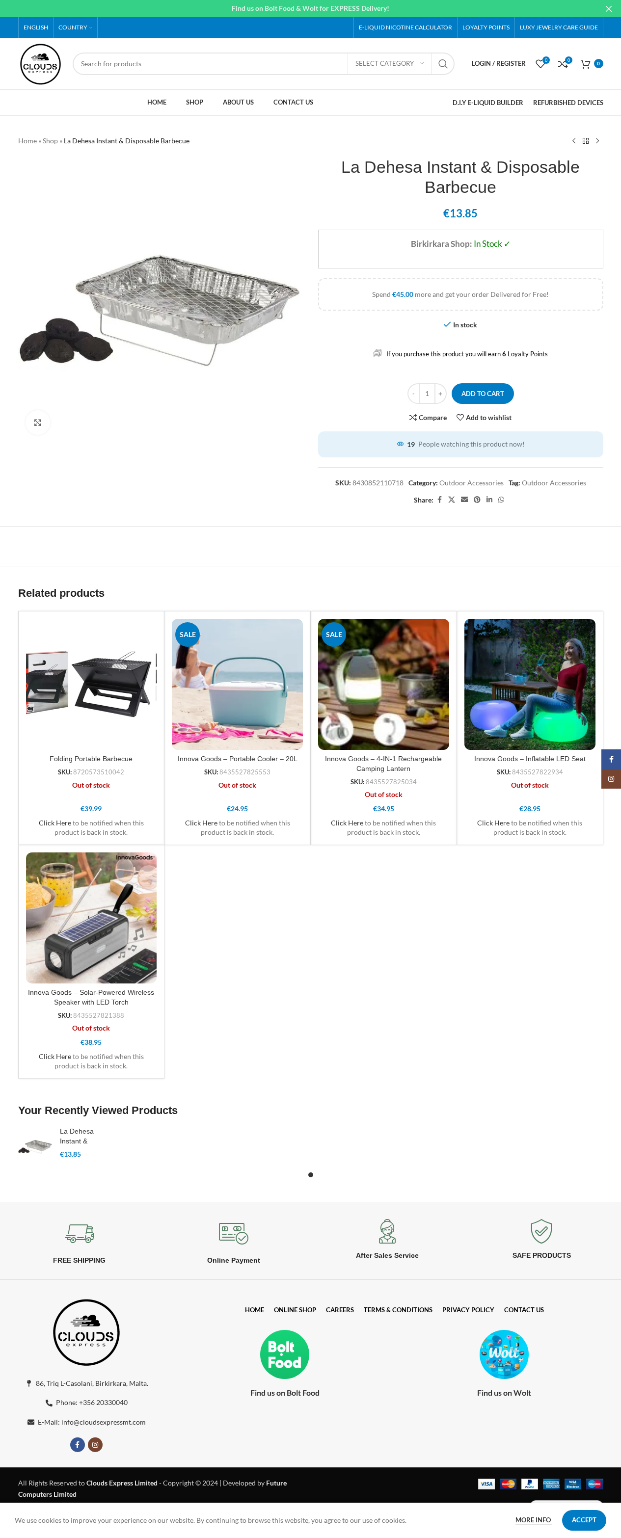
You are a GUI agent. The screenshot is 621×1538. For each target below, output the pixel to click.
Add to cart (482, 394)
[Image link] (86, 1330)
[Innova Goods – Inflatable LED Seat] (529, 684)
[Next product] (597, 141)
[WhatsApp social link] (501, 499)
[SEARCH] (443, 64)
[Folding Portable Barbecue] (91, 684)
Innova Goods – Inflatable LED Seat (530, 759)
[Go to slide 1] (310, 1174)
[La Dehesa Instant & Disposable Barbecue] (35, 1145)
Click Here (55, 823)
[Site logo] (40, 62)
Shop (50, 140)
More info (533, 1520)
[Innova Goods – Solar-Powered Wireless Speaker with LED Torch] (91, 917)
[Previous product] (574, 141)
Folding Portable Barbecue (91, 759)
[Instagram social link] (95, 1444)
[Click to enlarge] (38, 422)
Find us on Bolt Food (285, 1392)
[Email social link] (464, 499)
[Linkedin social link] (489, 499)
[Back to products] (586, 141)
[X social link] (451, 499)
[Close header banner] (608, 8)
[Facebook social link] (439, 499)
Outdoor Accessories (471, 482)
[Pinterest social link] (477, 499)
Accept (584, 1520)
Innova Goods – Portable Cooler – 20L (237, 759)
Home (27, 140)
